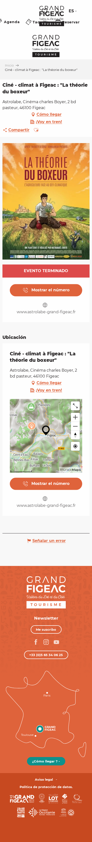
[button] (57, 11)
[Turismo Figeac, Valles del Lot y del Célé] (51, 19)
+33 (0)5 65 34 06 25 (46, 655)
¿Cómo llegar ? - (46, 761)
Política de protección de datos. (46, 787)
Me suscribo (46, 629)
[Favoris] (45, 11)
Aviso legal (44, 779)
